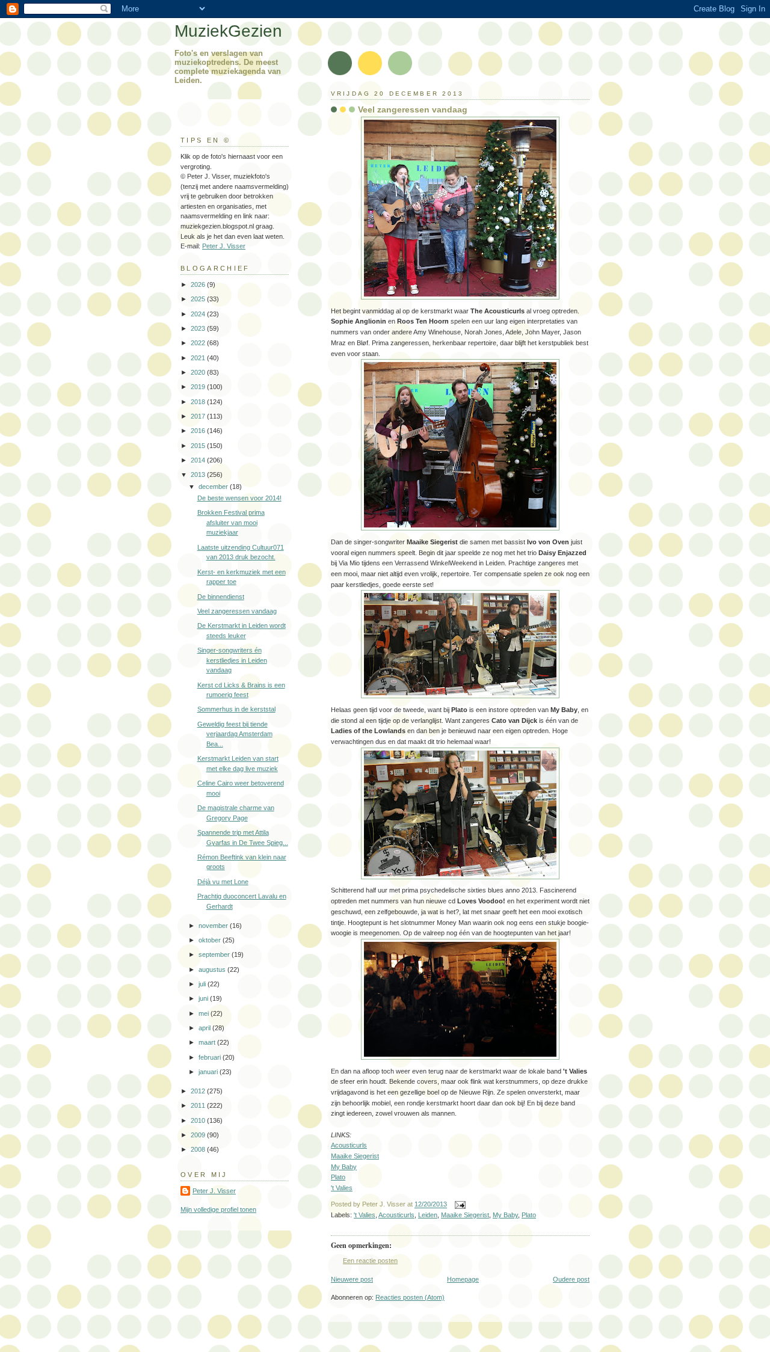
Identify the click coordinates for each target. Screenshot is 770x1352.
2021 (199, 357)
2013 (199, 474)
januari (209, 1071)
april (205, 1027)
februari (211, 1057)
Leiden (427, 1214)
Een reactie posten (370, 1260)
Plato (338, 1177)
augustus (213, 969)
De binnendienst (220, 596)
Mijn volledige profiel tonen (218, 1209)
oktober (211, 940)
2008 (199, 1149)
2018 (199, 401)
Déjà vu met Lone (222, 881)
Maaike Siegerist (355, 1156)
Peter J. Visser (223, 246)
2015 (199, 445)
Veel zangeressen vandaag (412, 109)
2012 (199, 1091)
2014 (199, 460)
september (215, 954)
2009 (199, 1134)
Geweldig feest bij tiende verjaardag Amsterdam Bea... (235, 734)
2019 (199, 386)
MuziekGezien (228, 31)
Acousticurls (349, 1145)
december (214, 486)
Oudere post (571, 1279)
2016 (199, 430)
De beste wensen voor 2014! (239, 498)
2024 (199, 314)
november (214, 925)
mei (205, 1013)
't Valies (342, 1187)
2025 (199, 299)
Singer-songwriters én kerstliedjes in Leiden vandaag (232, 660)
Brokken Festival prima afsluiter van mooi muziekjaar (231, 522)
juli (203, 984)
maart (208, 1042)
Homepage (463, 1279)
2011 (199, 1105)
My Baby (344, 1166)
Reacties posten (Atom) (410, 1297)
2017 (199, 416)
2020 (199, 372)
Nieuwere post (352, 1279)
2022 (199, 342)
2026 (199, 284)
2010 (199, 1120)
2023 (199, 328)
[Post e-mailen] (458, 1204)
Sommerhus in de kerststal (236, 709)
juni (204, 998)
